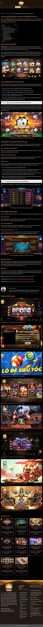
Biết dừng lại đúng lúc (7, 39)
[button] (1, 2)
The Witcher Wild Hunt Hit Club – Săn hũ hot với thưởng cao (13, 430)
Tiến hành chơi (6, 33)
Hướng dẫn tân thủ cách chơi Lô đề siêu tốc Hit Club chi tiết (12, 376)
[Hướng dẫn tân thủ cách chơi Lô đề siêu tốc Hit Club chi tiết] (21, 363)
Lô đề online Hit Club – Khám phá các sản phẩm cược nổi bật (21, 547)
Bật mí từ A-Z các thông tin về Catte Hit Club (21, 527)
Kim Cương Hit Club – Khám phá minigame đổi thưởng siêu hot (13, 456)
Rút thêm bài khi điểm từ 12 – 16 (9, 38)
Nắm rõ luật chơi (6, 36)
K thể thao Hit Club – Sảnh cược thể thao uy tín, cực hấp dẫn (13, 349)
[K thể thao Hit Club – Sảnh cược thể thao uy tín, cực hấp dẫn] (21, 336)
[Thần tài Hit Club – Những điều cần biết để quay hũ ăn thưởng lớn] (21, 471)
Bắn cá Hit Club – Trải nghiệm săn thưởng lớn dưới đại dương (36, 547)
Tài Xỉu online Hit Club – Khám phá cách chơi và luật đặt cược (21, 567)
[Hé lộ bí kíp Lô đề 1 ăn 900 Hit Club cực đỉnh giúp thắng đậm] (21, 390)
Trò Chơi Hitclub (8, 13)
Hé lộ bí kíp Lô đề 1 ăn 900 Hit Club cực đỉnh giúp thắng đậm (13, 403)
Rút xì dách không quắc (7, 37)
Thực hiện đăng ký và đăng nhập (9, 31)
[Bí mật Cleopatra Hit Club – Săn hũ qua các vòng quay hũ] (21, 498)
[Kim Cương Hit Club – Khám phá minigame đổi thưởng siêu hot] (21, 444)
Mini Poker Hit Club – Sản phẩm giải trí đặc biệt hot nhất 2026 (13, 322)
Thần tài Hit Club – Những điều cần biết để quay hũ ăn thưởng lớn (14, 483)
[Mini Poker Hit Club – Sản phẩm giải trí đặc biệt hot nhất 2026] (21, 309)
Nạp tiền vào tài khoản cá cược (9, 32)
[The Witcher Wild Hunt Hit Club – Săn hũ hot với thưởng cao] (21, 417)
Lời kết (3, 41)
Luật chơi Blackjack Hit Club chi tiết (8, 28)
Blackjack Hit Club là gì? (6, 27)
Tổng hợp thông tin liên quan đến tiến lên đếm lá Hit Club (7, 567)
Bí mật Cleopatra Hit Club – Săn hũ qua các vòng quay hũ (12, 510)
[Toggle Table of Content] (15, 25)
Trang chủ (3, 13)
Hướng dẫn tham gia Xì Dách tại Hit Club (9, 29)
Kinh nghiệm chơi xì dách (6, 34)
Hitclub (2, 592)
